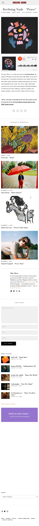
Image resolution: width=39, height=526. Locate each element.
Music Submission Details (8, 404)
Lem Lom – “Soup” (7, 158)
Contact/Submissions (24, 518)
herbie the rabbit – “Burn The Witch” (24, 375)
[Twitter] (21, 110)
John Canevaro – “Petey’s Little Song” (14, 228)
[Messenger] (17, 110)
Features (8, 518)
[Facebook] (13, 110)
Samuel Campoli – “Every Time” (12, 264)
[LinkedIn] (19, 291)
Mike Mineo (6, 12)
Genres (33, 518)
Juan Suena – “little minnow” (11, 193)
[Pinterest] (25, 110)
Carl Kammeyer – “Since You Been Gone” (23, 394)
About (2, 518)
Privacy (14, 518)
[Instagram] (17, 291)
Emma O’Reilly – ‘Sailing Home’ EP (23, 366)
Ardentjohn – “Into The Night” (22, 384)
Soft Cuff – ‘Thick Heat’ (19, 357)
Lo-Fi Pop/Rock (27, 12)
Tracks (35, 12)
